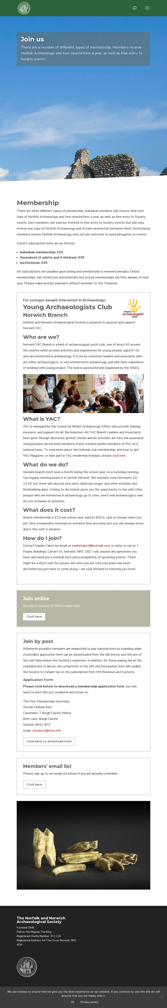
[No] (162, 997)
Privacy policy (89, 1002)
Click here (34, 616)
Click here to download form (49, 741)
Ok (73, 1002)
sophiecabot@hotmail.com (91, 545)
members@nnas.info (46, 730)
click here (119, 455)
